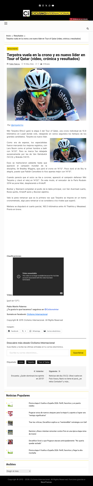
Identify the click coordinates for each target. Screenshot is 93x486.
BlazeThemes (46, 482)
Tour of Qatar (44, 362)
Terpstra (30, 362)
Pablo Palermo (14, 64)
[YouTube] (53, 5)
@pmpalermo (17, 125)
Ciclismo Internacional (37, 314)
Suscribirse (78, 353)
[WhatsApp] (49, 5)
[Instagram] (43, 5)
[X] (46, 5)
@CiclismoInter (51, 309)
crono (21, 362)
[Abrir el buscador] (88, 29)
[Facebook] (39, 5)
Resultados (13, 49)
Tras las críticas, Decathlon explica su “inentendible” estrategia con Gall (58, 422)
